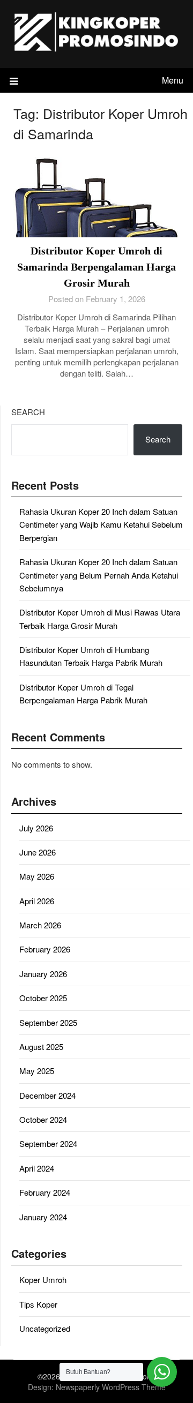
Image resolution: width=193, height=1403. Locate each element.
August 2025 (41, 1046)
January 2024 (43, 1216)
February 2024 (44, 1192)
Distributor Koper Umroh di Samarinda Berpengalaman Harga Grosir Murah (96, 267)
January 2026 (43, 973)
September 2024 (48, 1143)
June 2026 (37, 852)
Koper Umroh (42, 1279)
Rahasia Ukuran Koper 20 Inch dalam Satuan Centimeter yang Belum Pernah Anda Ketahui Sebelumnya (98, 575)
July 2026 (36, 828)
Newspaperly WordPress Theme (111, 1387)
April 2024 (36, 1168)
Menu (172, 80)
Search (28, 411)
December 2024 (47, 1095)
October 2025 (43, 997)
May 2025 (36, 1070)
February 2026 (44, 949)
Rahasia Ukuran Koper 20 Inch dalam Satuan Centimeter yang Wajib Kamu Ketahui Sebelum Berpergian (101, 524)
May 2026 (36, 876)
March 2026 (40, 925)
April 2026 (36, 900)
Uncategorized (44, 1328)
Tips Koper (38, 1304)
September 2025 (48, 1022)
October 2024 (43, 1119)
